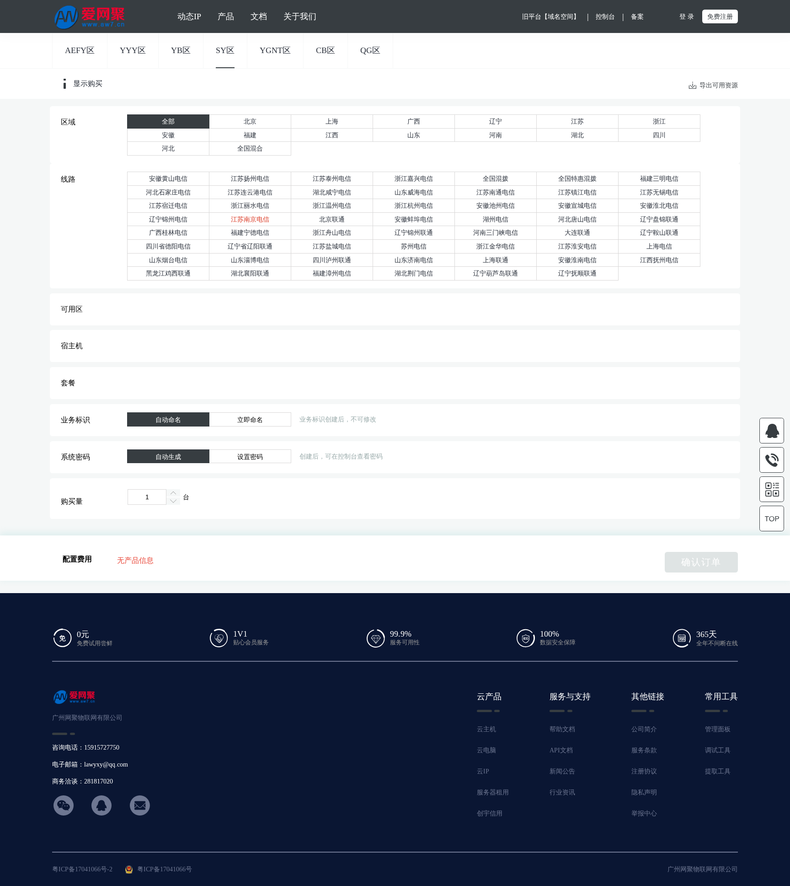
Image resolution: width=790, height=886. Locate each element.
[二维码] (771, 489)
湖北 (577, 135)
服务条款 (644, 750)
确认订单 (701, 562)
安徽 (168, 135)
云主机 (486, 729)
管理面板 (718, 729)
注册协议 (644, 771)
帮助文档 (562, 729)
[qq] (771, 430)
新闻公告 (562, 771)
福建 (250, 135)
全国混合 (250, 148)
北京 (250, 121)
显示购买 (87, 84)
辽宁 (495, 121)
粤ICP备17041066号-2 (82, 869)
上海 (332, 121)
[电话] (771, 460)
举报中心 (644, 813)
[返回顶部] (771, 519)
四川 (659, 135)
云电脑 (486, 750)
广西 (413, 121)
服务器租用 (493, 792)
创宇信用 (489, 813)
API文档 (561, 750)
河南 (495, 135)
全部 (168, 121)
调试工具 (718, 750)
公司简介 (644, 729)
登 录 (686, 16)
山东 (413, 135)
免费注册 (720, 16)
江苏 (577, 121)
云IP (483, 771)
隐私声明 (644, 792)
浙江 (659, 121)
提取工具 (718, 771)
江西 (332, 135)
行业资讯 (562, 792)
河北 (168, 148)
